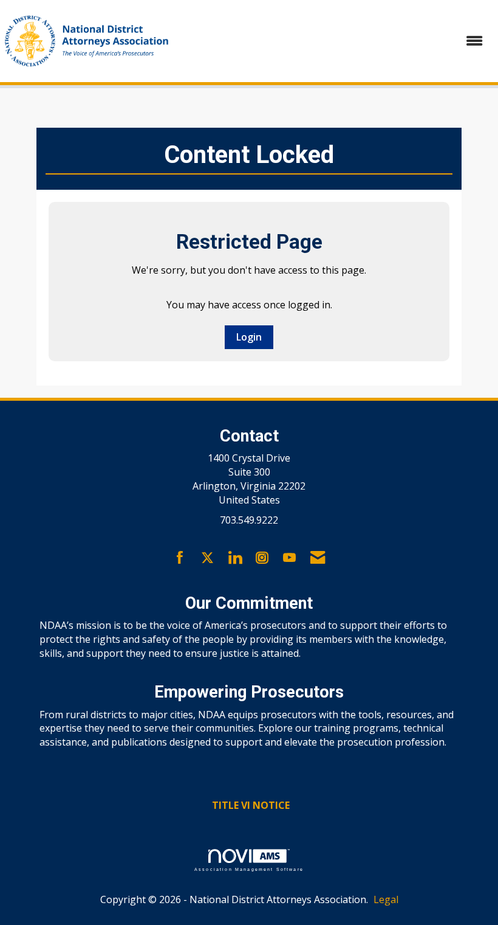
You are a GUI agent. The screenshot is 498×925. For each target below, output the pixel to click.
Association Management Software (249, 869)
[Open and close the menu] (335, 41)
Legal (386, 899)
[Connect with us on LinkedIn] (234, 558)
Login (249, 337)
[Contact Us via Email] (317, 558)
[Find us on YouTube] (289, 558)
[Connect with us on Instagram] (262, 558)
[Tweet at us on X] (207, 558)
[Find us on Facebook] (180, 558)
